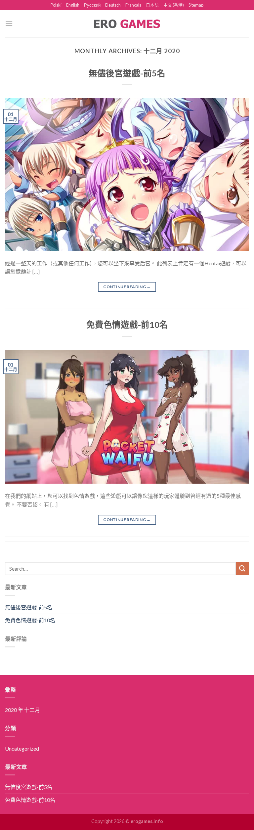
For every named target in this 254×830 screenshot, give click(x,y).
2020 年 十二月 (22, 710)
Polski (56, 5)
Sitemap (196, 5)
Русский (92, 5)
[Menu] (9, 24)
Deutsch (113, 5)
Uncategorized (22, 748)
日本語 (152, 5)
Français (133, 5)
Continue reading (127, 286)
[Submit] (242, 568)
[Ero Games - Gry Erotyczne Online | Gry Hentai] (127, 24)
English (72, 5)
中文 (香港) (173, 5)
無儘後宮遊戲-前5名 (127, 73)
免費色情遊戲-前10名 (127, 324)
